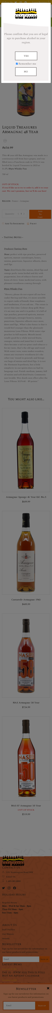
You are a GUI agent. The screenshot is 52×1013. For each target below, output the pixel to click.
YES (26, 56)
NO (26, 72)
